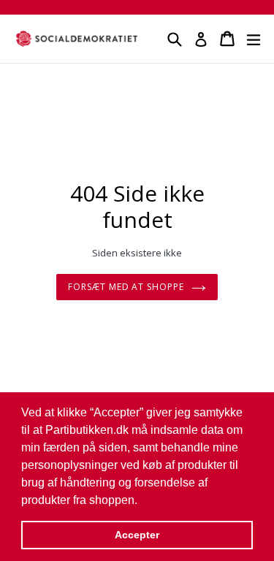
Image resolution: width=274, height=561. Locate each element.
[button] (142, 501)
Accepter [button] (137, 535)
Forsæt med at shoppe (126, 286)
